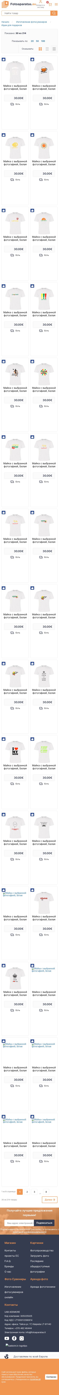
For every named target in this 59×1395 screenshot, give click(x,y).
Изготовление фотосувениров (33, 22)
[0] (50, 4)
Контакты (10, 1250)
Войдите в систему (40, 6)
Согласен (51, 1377)
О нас (8, 1271)
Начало (5, 22)
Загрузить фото (39, 1255)
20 (32, 41)
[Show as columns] (40, 49)
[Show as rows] (47, 49)
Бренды (9, 1266)
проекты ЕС (12, 1255)
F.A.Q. (8, 1261)
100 (43, 41)
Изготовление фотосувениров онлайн (14, 1292)
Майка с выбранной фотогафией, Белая (15, 87)
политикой (35, 1379)
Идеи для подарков (12, 25)
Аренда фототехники (42, 1286)
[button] (56, 4)
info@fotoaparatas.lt (36, 1332)
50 (37, 41)
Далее (48, 1199)
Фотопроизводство (42, 1250)
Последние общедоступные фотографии (40, 1266)
